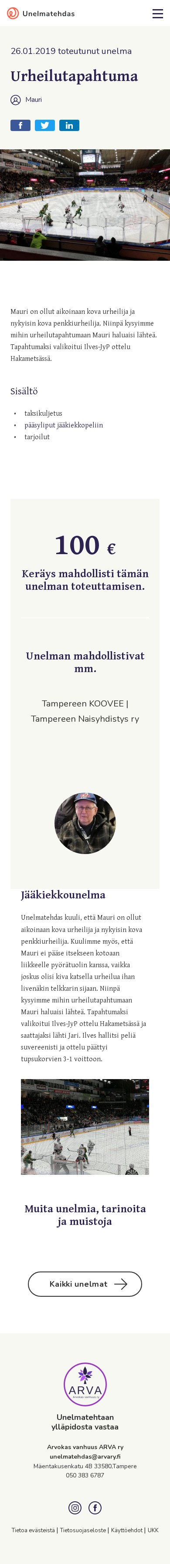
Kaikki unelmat (79, 1284)
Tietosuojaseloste (83, 1530)
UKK (153, 1530)
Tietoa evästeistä (34, 1530)
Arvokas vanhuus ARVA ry (85, 1447)
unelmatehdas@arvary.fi (85, 1457)
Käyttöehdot (127, 1530)
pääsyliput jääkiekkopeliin (63, 425)
